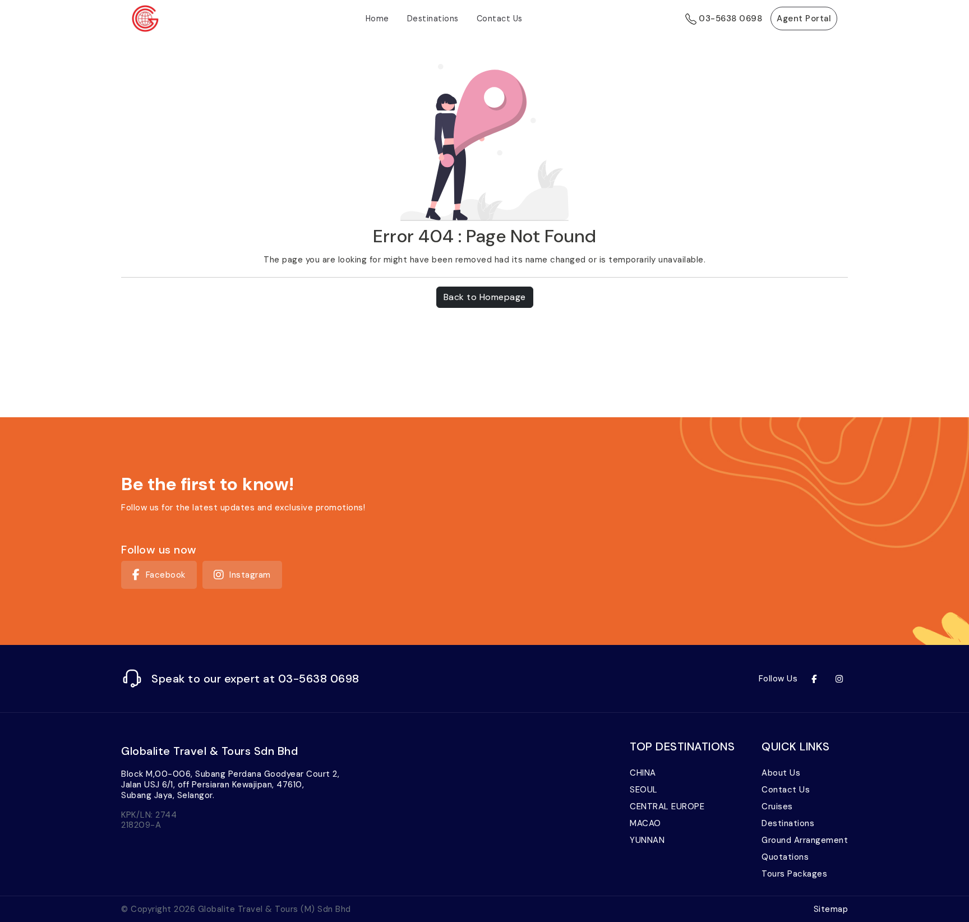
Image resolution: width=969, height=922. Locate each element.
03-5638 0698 (729, 18)
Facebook (166, 574)
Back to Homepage (485, 297)
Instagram (250, 574)
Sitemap (831, 909)
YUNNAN (647, 840)
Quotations (785, 857)
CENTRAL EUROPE (667, 806)
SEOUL (644, 789)
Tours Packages (794, 873)
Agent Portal (804, 18)
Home (377, 18)
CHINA (643, 772)
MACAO (645, 823)
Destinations (433, 18)
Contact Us (500, 18)
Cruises (777, 806)
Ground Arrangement (805, 840)
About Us (781, 772)
